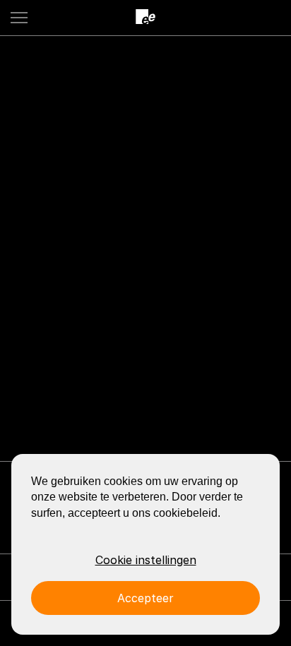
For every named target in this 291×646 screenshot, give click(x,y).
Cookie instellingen (145, 560)
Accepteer (145, 598)
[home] (145, 17)
